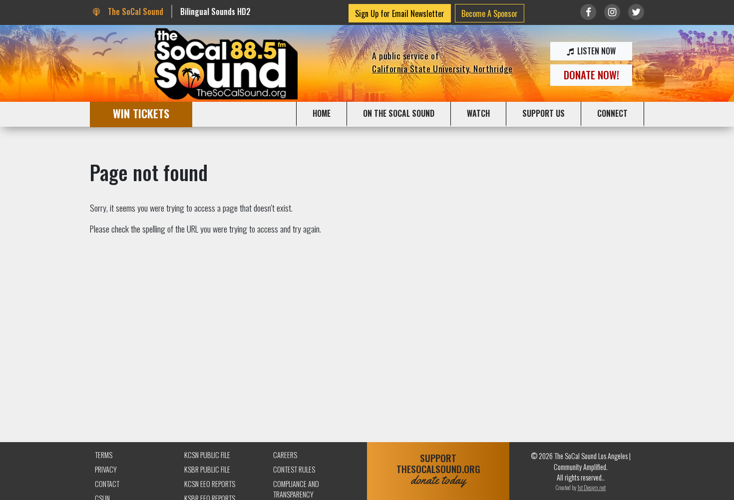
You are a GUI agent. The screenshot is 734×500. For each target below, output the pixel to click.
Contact (107, 484)
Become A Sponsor (489, 13)
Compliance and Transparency (296, 489)
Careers (285, 455)
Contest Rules (294, 469)
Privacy (106, 469)
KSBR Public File (207, 469)
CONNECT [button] (612, 113)
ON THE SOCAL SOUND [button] (398, 113)
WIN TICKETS (141, 113)
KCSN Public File (207, 455)
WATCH (478, 113)
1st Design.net (591, 487)
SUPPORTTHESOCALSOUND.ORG (438, 469)
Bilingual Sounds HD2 (215, 11)
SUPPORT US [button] (543, 113)
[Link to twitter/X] (636, 12)
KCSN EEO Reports (209, 484)
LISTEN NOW (595, 51)
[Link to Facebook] (588, 12)
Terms (103, 455)
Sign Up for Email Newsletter (399, 13)
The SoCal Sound (134, 11)
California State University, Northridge (442, 68)
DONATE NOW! (591, 74)
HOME (322, 113)
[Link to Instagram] (612, 12)
